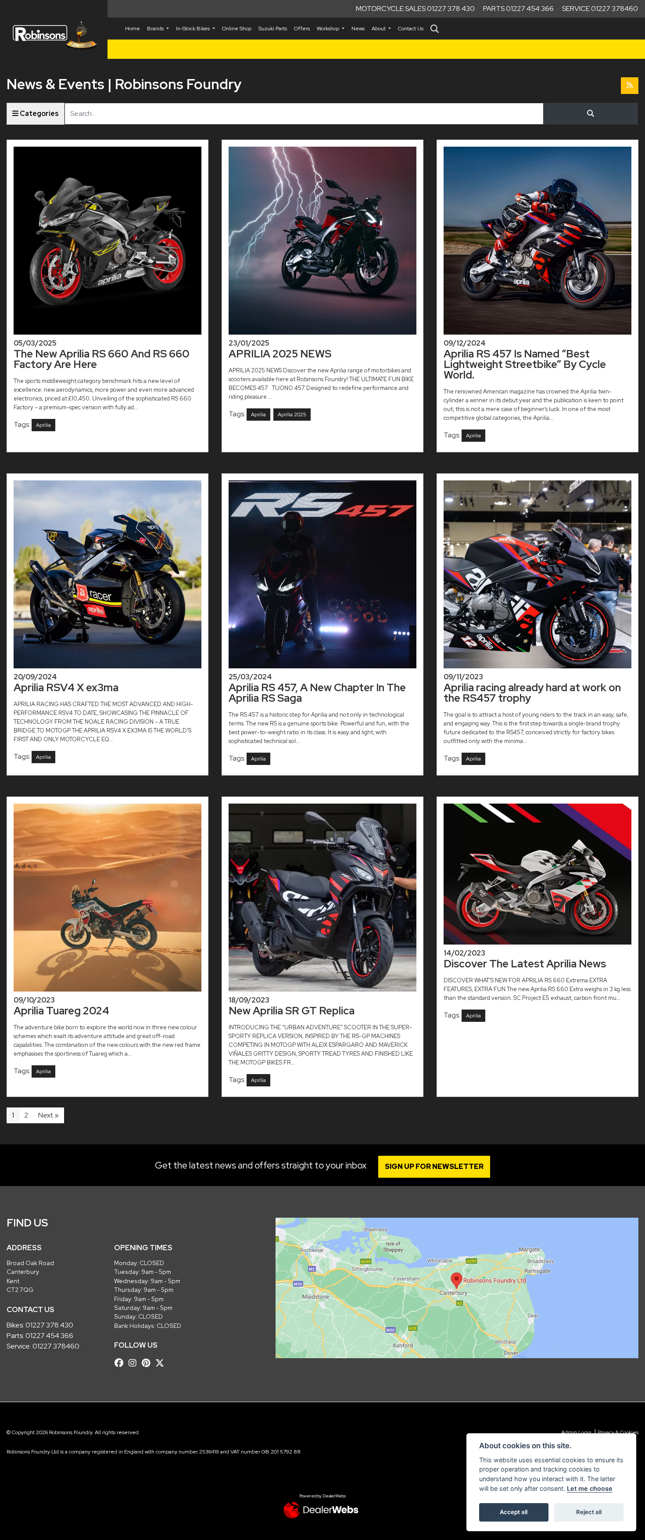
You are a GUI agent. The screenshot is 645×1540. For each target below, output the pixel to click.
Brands (156, 28)
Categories (38, 113)
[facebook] (121, 1363)
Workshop (328, 28)
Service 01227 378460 (600, 8)
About (379, 28)
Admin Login (576, 1432)
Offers (302, 28)
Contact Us (410, 28)
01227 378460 (55, 1346)
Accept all (513, 1511)
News (358, 28)
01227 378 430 (49, 1325)
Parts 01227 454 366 (518, 8)
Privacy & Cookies (618, 1432)
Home (132, 28)
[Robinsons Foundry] (54, 35)
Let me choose (590, 1488)
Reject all (589, 1511)
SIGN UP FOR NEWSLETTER (434, 1166)
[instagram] (134, 1363)
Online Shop (236, 28)
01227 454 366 (49, 1335)
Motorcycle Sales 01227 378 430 (415, 8)
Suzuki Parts (272, 28)
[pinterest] (148, 1363)
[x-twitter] (162, 1363)
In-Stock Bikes (193, 28)
